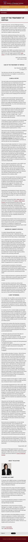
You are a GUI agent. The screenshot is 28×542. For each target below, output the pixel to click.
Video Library (20, 199)
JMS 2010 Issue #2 (8, 528)
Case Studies (9, 526)
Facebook (24, 539)
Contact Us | (5, 539)
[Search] (26, 10)
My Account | (19, 539)
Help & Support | (12, 539)
